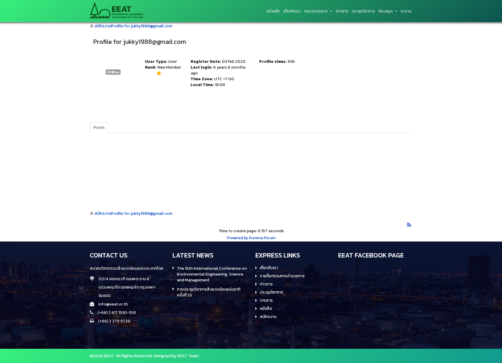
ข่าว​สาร (342, 11)
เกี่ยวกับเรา (292, 11)
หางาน (406, 11)
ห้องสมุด (386, 11)
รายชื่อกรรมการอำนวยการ (282, 276)
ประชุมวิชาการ (363, 11)
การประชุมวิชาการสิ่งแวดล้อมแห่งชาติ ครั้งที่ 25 (208, 292)
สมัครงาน (102, 26)
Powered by (237, 238)
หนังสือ (266, 309)
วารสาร (266, 300)
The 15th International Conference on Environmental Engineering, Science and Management (212, 274)
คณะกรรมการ (316, 11)
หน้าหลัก (273, 11)
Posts (99, 127)
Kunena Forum (262, 238)
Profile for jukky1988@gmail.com (141, 26)
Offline (113, 72)
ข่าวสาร (266, 284)
